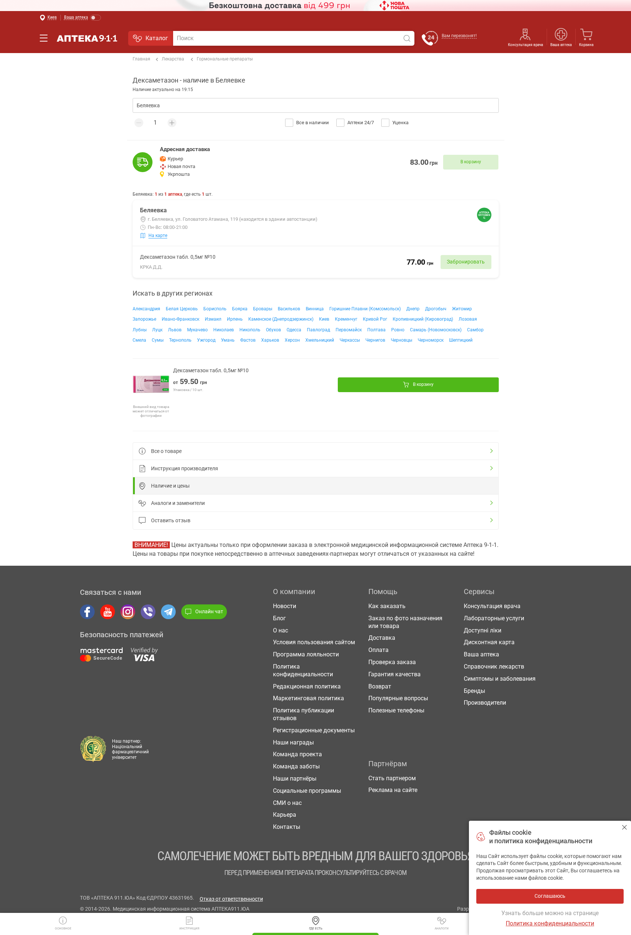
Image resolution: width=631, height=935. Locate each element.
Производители (485, 702)
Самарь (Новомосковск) (436, 329)
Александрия (146, 308)
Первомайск (349, 329)
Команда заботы (296, 766)
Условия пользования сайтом (314, 642)
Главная (141, 59)
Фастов (248, 340)
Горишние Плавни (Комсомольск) (365, 308)
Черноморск (431, 340)
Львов (175, 329)
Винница (315, 308)
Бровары (262, 308)
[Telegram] (168, 611)
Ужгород (206, 340)
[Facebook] (87, 611)
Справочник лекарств (494, 666)
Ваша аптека (481, 654)
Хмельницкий (319, 340)
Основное (63, 928)
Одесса (294, 329)
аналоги (442, 928)
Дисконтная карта (489, 642)
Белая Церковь (182, 308)
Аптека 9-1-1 (87, 38)
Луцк (157, 329)
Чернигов (375, 340)
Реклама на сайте (392, 789)
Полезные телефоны (396, 710)
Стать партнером (392, 778)
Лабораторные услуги (494, 618)
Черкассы (350, 340)
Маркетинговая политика (308, 698)
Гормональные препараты (225, 59)
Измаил (213, 319)
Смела (139, 340)
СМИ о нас (287, 802)
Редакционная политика (307, 686)
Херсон (292, 340)
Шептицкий (461, 340)
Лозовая (468, 319)
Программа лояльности (306, 654)
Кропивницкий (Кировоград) (423, 319)
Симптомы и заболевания (500, 678)
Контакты (286, 826)
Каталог (157, 38)
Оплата (378, 649)
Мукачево (197, 329)
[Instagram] (127, 611)
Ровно (397, 329)
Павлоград (318, 329)
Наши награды (293, 742)
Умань (228, 340)
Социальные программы (307, 790)
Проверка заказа (392, 662)
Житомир (462, 308)
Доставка (381, 637)
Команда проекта (297, 754)
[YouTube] (107, 611)
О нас (280, 630)
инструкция (189, 928)
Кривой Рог (375, 319)
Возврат (379, 686)
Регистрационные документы (314, 730)
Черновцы (401, 340)
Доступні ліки (482, 630)
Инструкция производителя (184, 468)
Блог (279, 618)
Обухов (273, 329)
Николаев (223, 329)
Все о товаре (166, 451)
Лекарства (173, 59)
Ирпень (235, 319)
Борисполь (215, 308)
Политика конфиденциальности (303, 670)
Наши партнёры (294, 778)
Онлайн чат (209, 611)
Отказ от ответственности (231, 899)
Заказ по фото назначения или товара (405, 622)
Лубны (140, 329)
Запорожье (144, 319)
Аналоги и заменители (178, 503)
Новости (284, 606)
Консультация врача (525, 44)
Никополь (249, 329)
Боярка (240, 308)
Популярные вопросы (398, 698)
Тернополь (180, 340)
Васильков (289, 308)
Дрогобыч (435, 308)
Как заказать (387, 606)
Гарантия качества (394, 674)
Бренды (474, 690)
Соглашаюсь (624, 827)
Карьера (284, 814)
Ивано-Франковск (180, 319)
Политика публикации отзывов (303, 714)
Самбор (475, 329)
